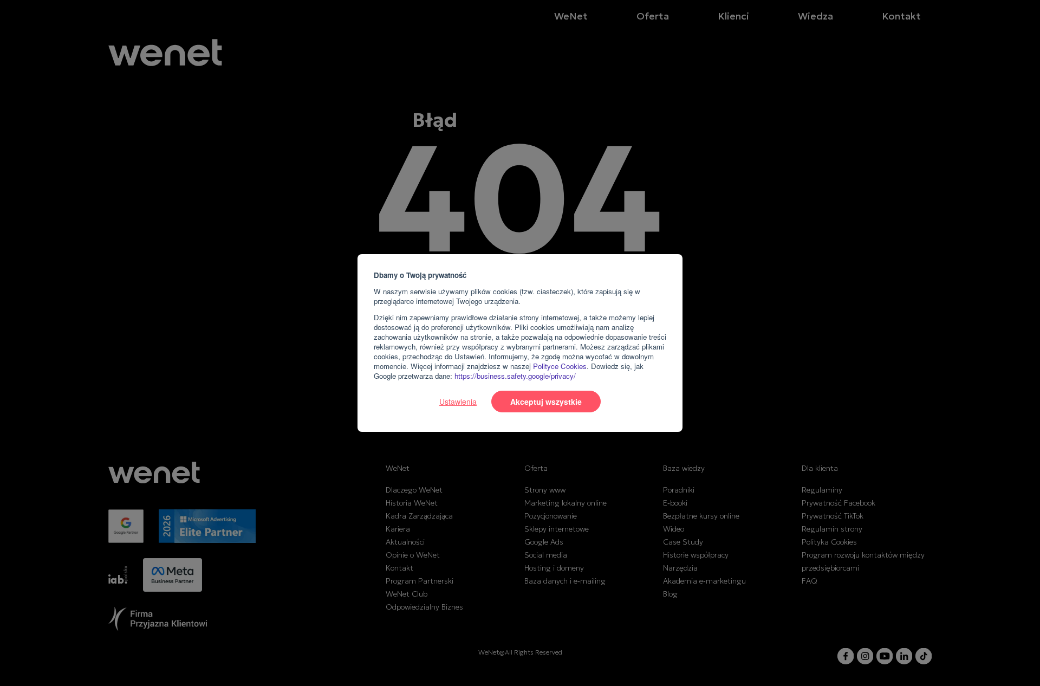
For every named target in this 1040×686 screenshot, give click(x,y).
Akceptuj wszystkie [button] (546, 401)
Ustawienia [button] (458, 401)
